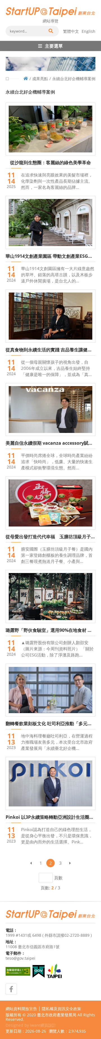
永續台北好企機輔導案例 (73, 78)
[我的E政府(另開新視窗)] (39, 971)
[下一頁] (70, 863)
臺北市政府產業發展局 (56, 1014)
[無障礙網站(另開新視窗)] (18, 971)
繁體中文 (71, 31)
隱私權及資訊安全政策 (61, 1008)
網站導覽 (50, 21)
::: (7, 2)
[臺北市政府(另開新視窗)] (54, 971)
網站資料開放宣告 (21, 1008)
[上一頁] (31, 863)
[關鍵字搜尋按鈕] (50, 31)
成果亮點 (40, 78)
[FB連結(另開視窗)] (11, 989)
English (88, 31)
